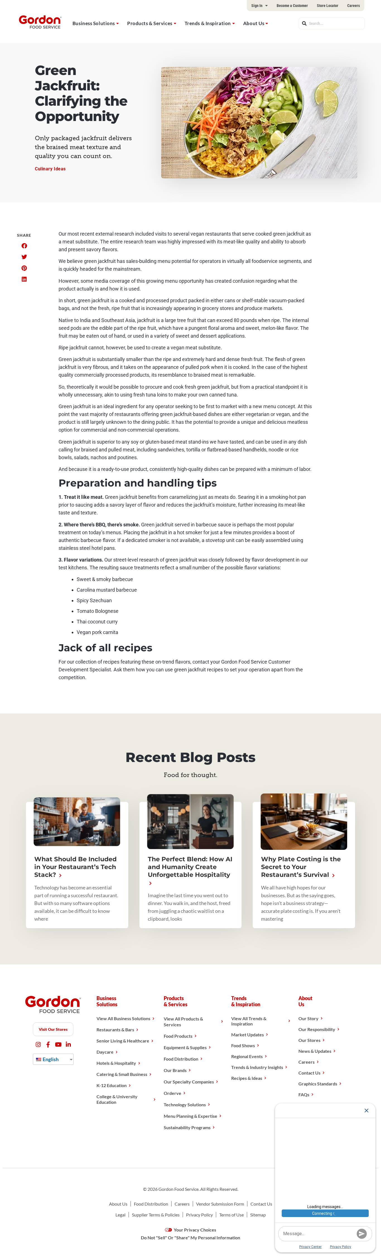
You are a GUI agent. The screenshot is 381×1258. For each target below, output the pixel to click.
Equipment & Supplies (185, 1047)
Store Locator (327, 5)
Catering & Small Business (122, 1074)
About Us (253, 23)
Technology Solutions (185, 1104)
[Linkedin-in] (68, 1044)
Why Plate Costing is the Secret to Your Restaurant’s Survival (301, 867)
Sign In (256, 5)
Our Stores (309, 1040)
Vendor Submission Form (220, 1203)
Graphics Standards (317, 1083)
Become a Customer (292, 5)
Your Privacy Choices (194, 1229)
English (50, 1059)
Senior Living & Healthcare (123, 1040)
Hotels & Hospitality (116, 1063)
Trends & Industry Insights (257, 1067)
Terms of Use (231, 1214)
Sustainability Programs (187, 1127)
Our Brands (175, 1070)
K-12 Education (112, 1085)
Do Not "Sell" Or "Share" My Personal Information (190, 1237)
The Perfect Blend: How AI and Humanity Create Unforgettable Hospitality (190, 867)
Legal (120, 1214)
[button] (24, 246)
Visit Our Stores (53, 1029)
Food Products (178, 1036)
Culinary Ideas (50, 168)
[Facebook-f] (48, 1044)
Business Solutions (94, 23)
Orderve (172, 1093)
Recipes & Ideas (246, 1078)
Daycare (105, 1051)
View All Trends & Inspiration (248, 1021)
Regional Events (247, 1056)
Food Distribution (181, 1058)
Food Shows (243, 1045)
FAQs (303, 1094)
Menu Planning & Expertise (190, 1116)
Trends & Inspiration (208, 23)
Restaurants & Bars (115, 1029)
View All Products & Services (183, 1021)
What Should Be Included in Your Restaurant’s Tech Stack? (75, 867)
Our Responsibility (316, 1029)
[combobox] (332, 23)
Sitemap (258, 1214)
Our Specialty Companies (189, 1081)
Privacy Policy (199, 1214)
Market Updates (247, 1034)
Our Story (308, 1018)
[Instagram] (38, 1044)
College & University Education (117, 1099)
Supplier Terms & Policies (156, 1214)
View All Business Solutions (123, 1018)
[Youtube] (58, 1044)
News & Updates (314, 1051)
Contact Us (309, 1072)
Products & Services (149, 23)
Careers (353, 5)
